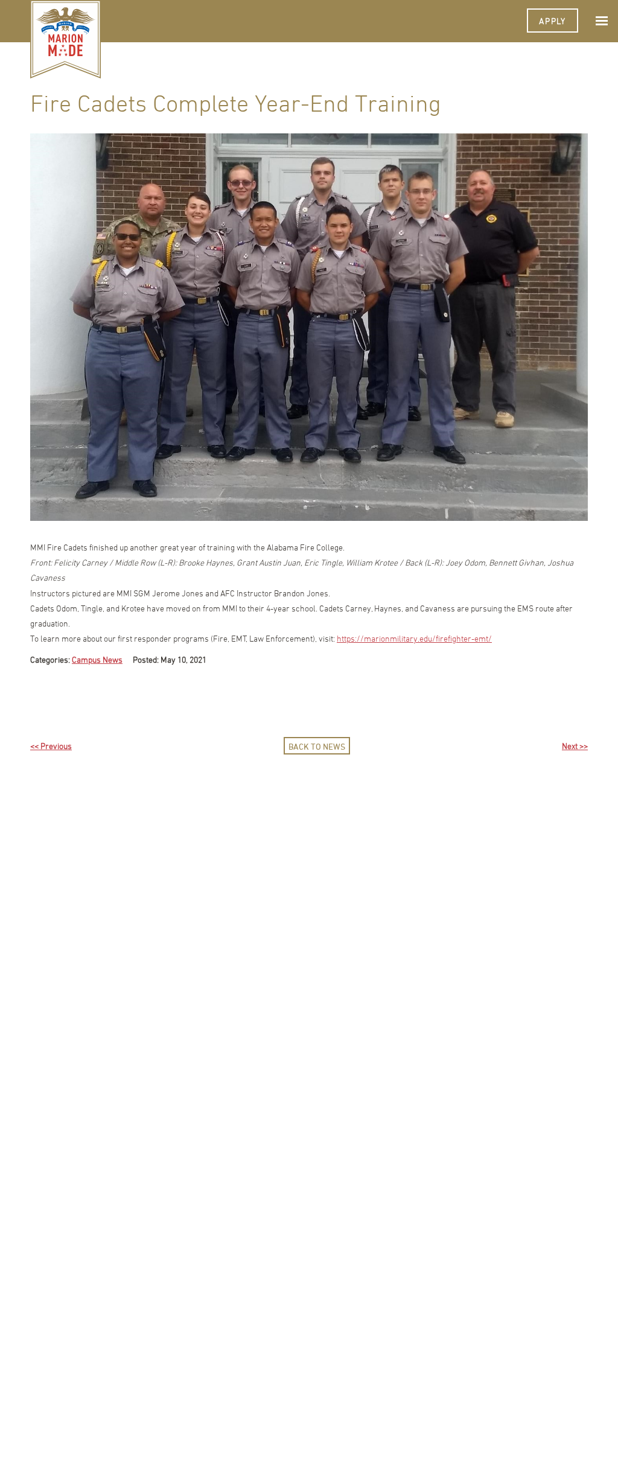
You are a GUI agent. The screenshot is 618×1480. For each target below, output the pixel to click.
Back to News (316, 746)
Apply (552, 21)
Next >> (575, 746)
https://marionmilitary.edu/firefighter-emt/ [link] (414, 638)
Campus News (97, 659)
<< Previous (51, 746)
